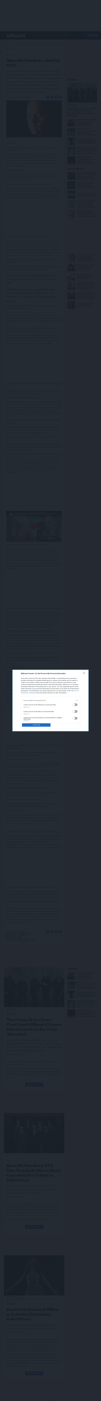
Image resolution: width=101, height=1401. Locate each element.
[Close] (85, 674)
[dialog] (50, 700)
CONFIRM (36, 725)
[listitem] (50, 700)
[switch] (75, 704)
